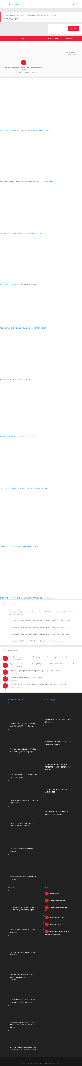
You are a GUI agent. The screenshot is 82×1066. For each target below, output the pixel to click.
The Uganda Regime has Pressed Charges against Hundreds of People (23, 68)
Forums (54, 15)
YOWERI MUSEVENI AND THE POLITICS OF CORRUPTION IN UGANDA (32, 684)
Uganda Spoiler (55, 924)
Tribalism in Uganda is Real (19, 678)
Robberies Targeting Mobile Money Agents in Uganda (28, 671)
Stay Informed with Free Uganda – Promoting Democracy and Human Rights (27, 15)
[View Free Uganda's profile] (70, 50)
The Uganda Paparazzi (58, 901)
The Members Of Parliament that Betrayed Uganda (37, 620)
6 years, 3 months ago (70, 54)
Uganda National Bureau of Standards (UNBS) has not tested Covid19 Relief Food (47, 612)
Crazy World (54, 894)
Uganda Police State (31, 72)
